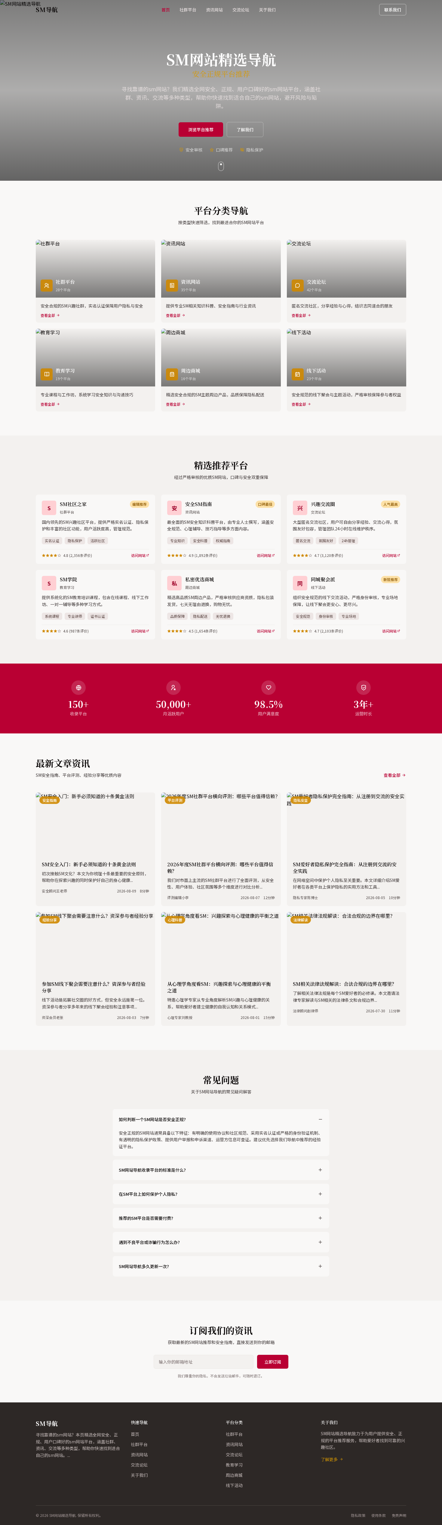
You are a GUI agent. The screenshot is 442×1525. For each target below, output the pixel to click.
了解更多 (329, 1459)
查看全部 (392, 775)
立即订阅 (272, 1362)
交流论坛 (240, 10)
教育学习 (234, 1465)
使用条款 (378, 1515)
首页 (165, 10)
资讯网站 (214, 10)
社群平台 (188, 10)
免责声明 (399, 1515)
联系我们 (392, 10)
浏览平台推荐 (200, 130)
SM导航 (47, 1423)
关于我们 (267, 10)
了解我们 (245, 130)
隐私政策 (358, 1515)
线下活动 (234, 1485)
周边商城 (234, 1475)
